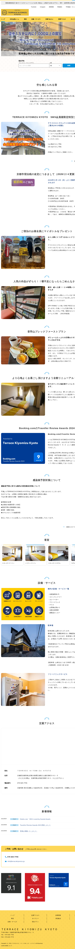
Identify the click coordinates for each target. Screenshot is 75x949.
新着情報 (58, 915)
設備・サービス (12, 921)
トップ (12, 915)
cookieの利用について (6, 945)
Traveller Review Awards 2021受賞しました (35, 825)
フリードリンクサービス (57, 674)
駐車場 (50, 625)
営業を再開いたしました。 (29, 831)
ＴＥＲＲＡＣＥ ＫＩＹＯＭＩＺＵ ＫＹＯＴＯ (29, 929)
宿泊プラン (35, 921)
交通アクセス (35, 915)
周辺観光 (58, 918)
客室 (12, 918)
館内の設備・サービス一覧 (58, 589)
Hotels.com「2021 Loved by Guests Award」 (36, 819)
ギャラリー (35, 918)
